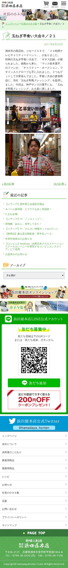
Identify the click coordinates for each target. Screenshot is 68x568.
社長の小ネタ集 (29, 23)
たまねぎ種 (11, 214)
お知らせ (7, 484)
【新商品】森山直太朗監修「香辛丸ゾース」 (29, 233)
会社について (9, 444)
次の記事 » (60, 183)
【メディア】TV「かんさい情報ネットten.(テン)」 (32, 228)
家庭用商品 (8, 460)
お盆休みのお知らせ (16, 254)
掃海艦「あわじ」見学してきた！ (23, 223)
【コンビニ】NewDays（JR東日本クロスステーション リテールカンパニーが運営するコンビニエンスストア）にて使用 (35, 246)
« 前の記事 (8, 183)
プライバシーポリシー (14, 517)
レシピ (5, 476)
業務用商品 (8, 468)
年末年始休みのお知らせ (18, 238)
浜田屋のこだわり (12, 452)
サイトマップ (9, 525)
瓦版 (4, 500)
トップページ (12, 23)
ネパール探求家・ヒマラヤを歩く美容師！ (28, 209)
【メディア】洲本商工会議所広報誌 (24, 204)
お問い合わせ (9, 509)
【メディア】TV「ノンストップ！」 (24, 219)
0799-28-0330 (21, 555)
